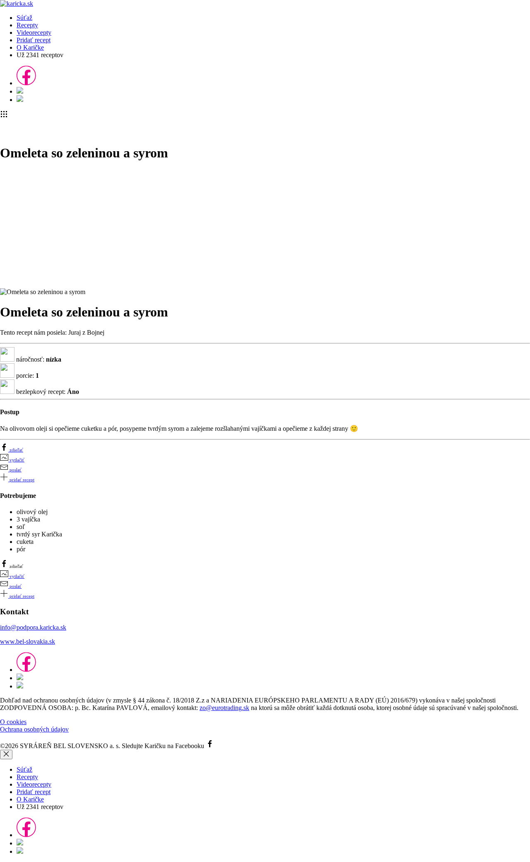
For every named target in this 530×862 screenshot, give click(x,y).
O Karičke (30, 47)
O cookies (13, 721)
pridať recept (21, 479)
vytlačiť (16, 459)
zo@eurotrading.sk (224, 707)
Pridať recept (34, 39)
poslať (15, 469)
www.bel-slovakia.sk (27, 641)
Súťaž (24, 17)
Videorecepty (34, 32)
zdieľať (15, 449)
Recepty (27, 25)
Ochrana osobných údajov (34, 729)
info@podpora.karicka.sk (33, 627)
